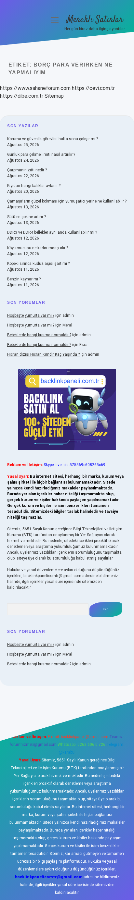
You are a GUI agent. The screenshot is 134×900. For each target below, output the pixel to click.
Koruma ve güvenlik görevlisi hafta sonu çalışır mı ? (52, 139)
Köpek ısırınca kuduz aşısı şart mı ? (38, 263)
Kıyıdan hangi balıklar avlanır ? (33, 185)
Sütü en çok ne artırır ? (26, 217)
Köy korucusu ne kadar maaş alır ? (37, 248)
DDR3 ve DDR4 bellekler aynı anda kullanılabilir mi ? (52, 232)
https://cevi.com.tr (93, 88)
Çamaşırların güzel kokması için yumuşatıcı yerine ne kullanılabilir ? (67, 201)
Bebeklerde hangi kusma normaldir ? (39, 335)
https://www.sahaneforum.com (35, 88)
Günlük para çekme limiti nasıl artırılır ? (41, 154)
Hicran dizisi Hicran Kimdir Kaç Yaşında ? (43, 354)
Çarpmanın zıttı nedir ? (27, 170)
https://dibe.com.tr (21, 96)
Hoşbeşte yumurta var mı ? (30, 315)
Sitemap (54, 96)
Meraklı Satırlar (95, 19)
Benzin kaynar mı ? (24, 279)
